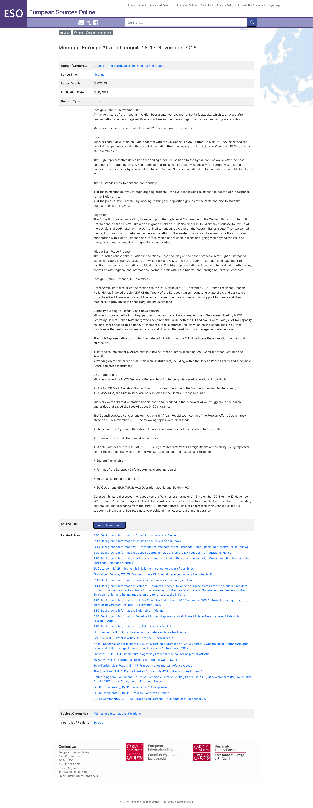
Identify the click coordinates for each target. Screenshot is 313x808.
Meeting (99, 74)
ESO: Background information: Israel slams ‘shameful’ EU (132, 626)
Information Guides (186, 5)
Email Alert (207, 5)
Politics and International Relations (117, 713)
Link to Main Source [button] (109, 525)
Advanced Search (160, 5)
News (97, 101)
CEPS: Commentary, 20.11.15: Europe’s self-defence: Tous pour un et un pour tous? (149, 699)
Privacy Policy (225, 5)
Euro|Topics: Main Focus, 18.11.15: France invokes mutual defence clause (142, 665)
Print (80, 32)
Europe (98, 722)
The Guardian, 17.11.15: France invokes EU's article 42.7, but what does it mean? (147, 671)
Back (66, 32)
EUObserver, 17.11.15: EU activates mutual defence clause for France (139, 632)
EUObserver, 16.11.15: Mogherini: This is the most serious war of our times (143, 568)
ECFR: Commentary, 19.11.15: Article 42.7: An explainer (130, 687)
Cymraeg (274, 5)
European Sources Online (62, 12)
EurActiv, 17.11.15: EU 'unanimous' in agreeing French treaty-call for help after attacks (151, 654)
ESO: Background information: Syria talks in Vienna (128, 610)
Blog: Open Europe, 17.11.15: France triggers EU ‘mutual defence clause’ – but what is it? (153, 574)
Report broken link (100, 32)
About (142, 5)
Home (131, 5)
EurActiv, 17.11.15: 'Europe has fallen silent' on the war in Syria (135, 659)
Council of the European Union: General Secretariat (128, 65)
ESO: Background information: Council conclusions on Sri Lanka (137, 541)
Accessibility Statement (251, 5)
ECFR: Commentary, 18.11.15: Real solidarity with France (131, 693)
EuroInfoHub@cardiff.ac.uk (83, 775)
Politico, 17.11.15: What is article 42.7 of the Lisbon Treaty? (133, 638)
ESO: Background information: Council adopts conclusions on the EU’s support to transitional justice (162, 552)
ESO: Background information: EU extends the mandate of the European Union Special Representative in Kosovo (170, 547)
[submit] (252, 22)
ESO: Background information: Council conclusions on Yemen (135, 535)
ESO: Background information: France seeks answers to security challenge (144, 580)
